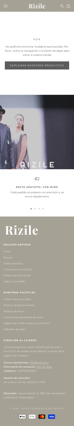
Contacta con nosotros (18, 269)
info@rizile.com (39, 362)
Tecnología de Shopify (47, 408)
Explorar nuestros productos (37, 65)
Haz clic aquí (44, 366)
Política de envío (14, 311)
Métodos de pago (15, 329)
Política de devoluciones (19, 305)
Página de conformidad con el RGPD (27, 323)
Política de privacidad (17, 299)
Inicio (7, 251)
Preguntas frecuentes (17, 275)
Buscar (8, 257)
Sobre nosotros (13, 263)
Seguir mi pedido (14, 281)
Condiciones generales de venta (23, 317)
